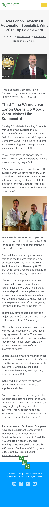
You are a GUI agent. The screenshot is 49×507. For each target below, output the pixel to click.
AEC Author (40, 36)
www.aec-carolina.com (15, 455)
